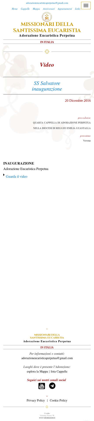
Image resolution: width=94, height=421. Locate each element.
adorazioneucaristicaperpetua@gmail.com (47, 2)
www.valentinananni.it (47, 418)
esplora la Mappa (37, 371)
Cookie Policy (58, 400)
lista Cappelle (59, 371)
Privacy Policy (36, 400)
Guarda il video (16, 176)
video (47, 64)
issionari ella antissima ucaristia (47, 27)
